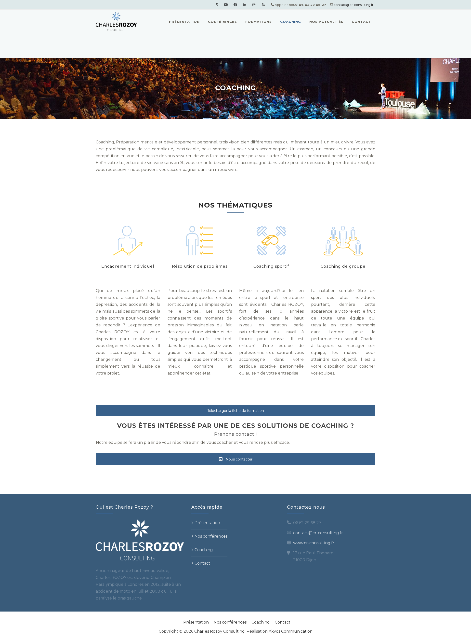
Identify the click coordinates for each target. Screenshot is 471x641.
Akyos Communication (291, 631)
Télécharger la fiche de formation (235, 410)
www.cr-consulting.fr (313, 543)
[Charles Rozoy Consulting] (116, 22)
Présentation (184, 22)
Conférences (222, 22)
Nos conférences (211, 536)
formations (258, 22)
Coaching (290, 22)
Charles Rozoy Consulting (219, 631)
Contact (361, 22)
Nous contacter (238, 459)
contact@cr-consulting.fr (353, 5)
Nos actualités (326, 22)
